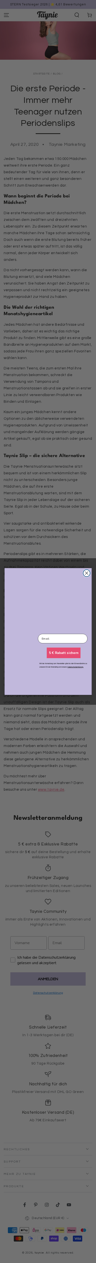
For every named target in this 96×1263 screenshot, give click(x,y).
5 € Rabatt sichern (63, 653)
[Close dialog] (86, 573)
